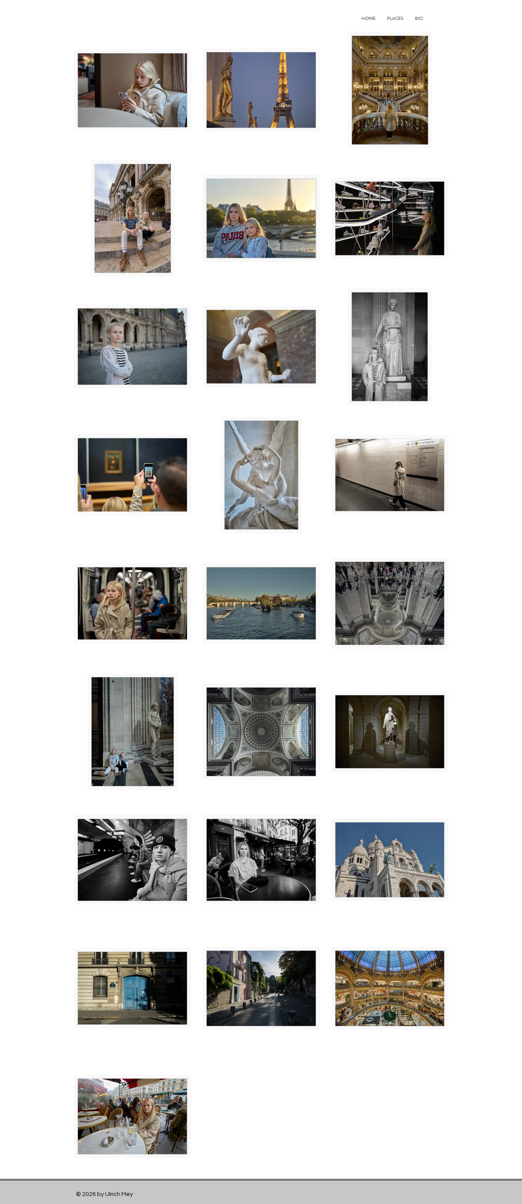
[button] (395, 18)
